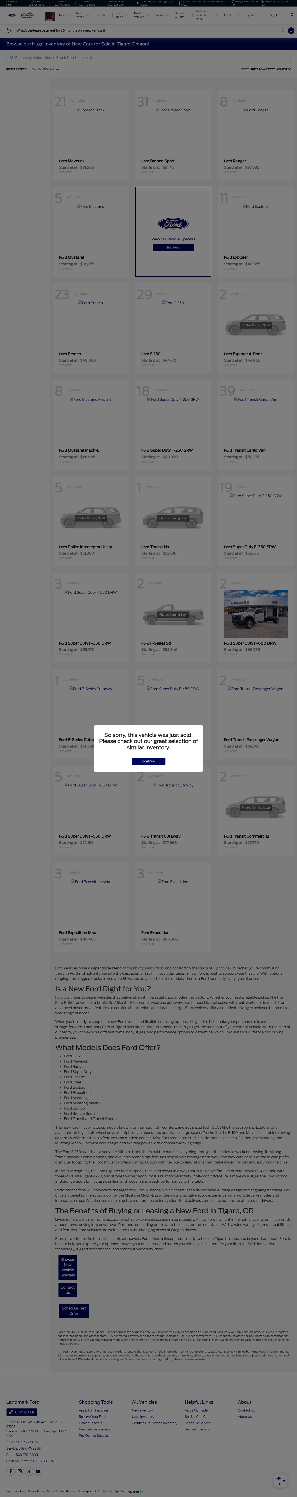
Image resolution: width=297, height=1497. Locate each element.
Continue (148, 761)
